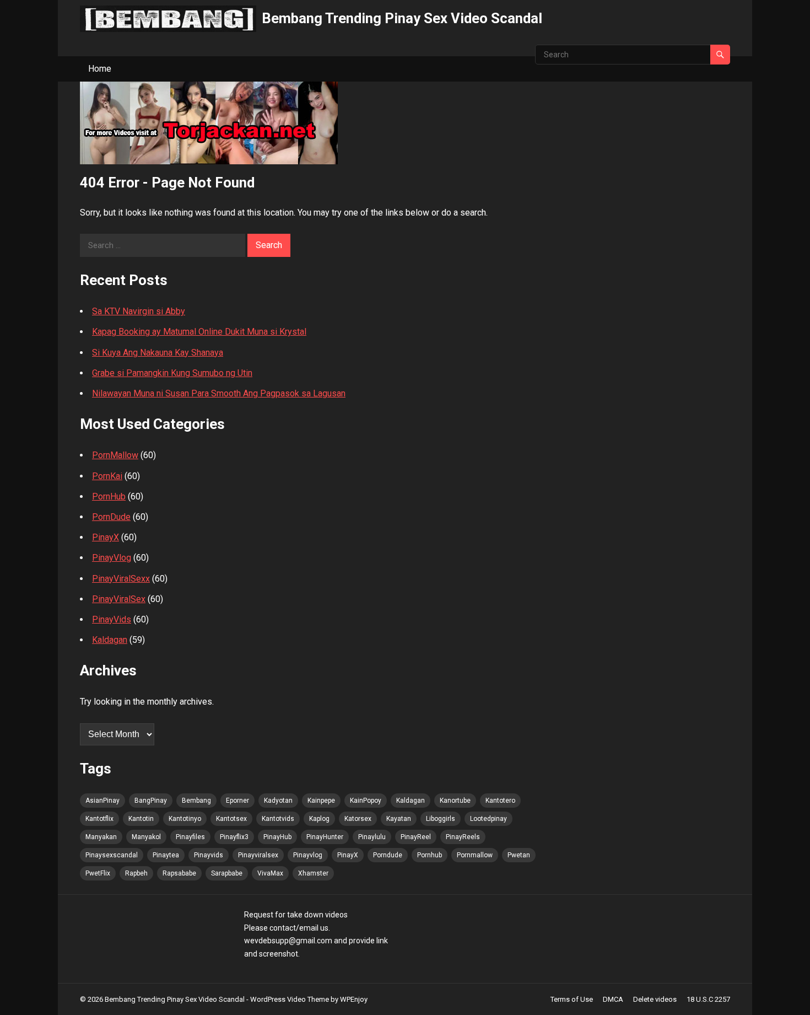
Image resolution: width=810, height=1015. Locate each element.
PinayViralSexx (121, 578)
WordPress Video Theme (289, 999)
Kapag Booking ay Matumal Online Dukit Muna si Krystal (199, 331)
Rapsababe (179, 873)
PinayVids (111, 619)
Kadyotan (278, 800)
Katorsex (357, 819)
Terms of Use (571, 999)
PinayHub (277, 837)
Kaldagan (109, 640)
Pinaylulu (372, 837)
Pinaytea (166, 855)
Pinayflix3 (234, 837)
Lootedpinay (488, 819)
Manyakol (146, 837)
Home (99, 68)
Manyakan (101, 837)
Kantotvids (278, 819)
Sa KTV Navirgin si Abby (138, 311)
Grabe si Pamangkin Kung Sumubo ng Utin (172, 373)
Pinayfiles (190, 837)
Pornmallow (475, 855)
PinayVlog (111, 557)
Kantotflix (99, 819)
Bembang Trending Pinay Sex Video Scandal (402, 18)
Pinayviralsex (258, 855)
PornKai (107, 476)
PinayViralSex (118, 599)
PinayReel (416, 837)
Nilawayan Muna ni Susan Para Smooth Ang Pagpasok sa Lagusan (218, 393)
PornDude (111, 517)
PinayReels (463, 837)
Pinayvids (208, 855)
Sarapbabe (226, 873)
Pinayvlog (307, 855)
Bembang (196, 800)
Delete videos (655, 999)
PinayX (105, 537)
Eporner (237, 800)
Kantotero (500, 800)
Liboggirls (440, 819)
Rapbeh (136, 873)
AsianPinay (102, 800)
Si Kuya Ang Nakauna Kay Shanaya (157, 352)
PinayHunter (324, 837)
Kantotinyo (185, 819)
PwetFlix (97, 873)
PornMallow (115, 455)
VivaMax (270, 873)
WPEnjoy (354, 999)
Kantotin (141, 819)
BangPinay (150, 800)
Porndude (387, 855)
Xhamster (313, 873)
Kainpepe (321, 800)
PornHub (109, 496)
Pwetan (518, 855)
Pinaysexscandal (111, 855)
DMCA (613, 999)
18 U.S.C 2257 (708, 999)
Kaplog (319, 819)
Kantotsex (231, 819)
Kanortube (455, 800)
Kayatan (398, 819)
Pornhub (429, 855)
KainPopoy (365, 800)
